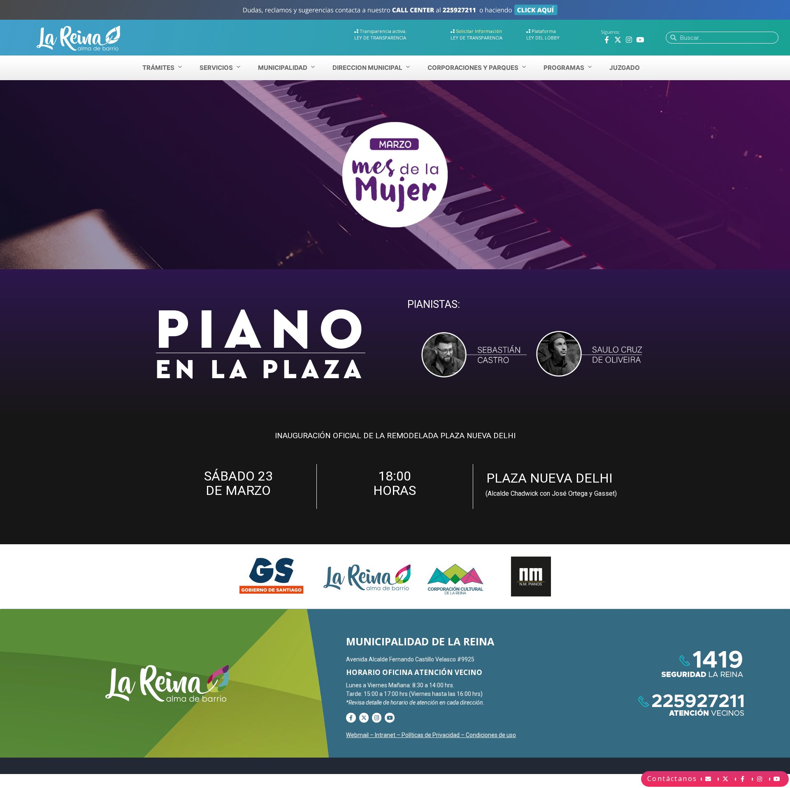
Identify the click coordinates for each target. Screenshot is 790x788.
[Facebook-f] (606, 39)
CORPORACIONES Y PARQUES (473, 68)
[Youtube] (640, 39)
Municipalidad (282, 68)
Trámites (158, 68)
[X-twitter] (617, 39)
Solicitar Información (479, 31)
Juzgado (624, 68)
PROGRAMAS (564, 68)
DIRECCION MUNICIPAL (367, 68)
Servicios (216, 68)
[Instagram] (628, 39)
